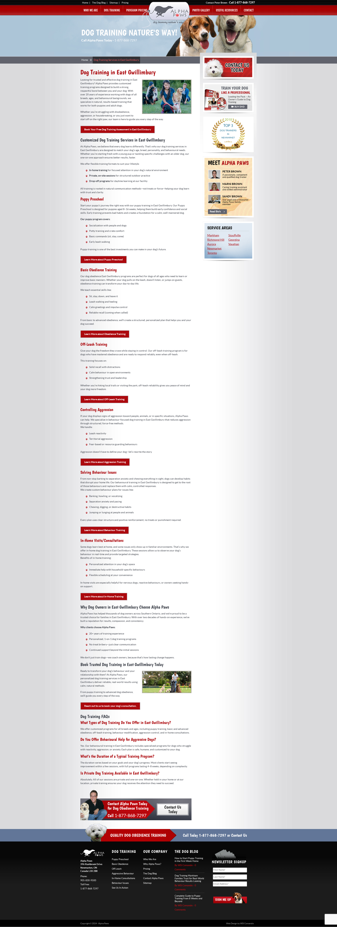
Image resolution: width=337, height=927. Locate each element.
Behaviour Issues (120, 883)
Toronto (212, 253)
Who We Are (91, 10)
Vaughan (233, 244)
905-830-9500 (88, 880)
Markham (213, 235)
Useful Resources (227, 10)
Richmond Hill (215, 239)
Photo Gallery (201, 10)
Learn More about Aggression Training (105, 462)
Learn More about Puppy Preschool (103, 259)
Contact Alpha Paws (153, 878)
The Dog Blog (99, 3)
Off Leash (116, 869)
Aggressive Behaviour (123, 873)
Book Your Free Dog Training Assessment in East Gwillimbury (117, 129)
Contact (249, 10)
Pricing (125, 3)
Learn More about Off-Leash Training (104, 399)
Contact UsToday (172, 809)
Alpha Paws (166, 15)
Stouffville (234, 235)
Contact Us (239, 835)
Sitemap (114, 3)
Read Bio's (215, 211)
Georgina (234, 239)
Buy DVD (237, 107)
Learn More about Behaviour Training (104, 530)
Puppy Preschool (120, 859)
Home (85, 3)
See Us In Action (120, 888)
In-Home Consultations (123, 878)
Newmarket (214, 248)
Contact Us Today (228, 67)
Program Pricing (136, 10)
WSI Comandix (247, 923)
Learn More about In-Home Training (103, 596)
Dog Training (112, 10)
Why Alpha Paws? (152, 864)
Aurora (211, 244)
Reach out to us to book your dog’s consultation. (110, 706)
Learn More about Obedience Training (104, 334)
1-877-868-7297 (244, 2)
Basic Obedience (120, 864)
